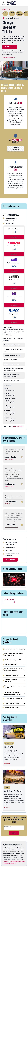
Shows (8, 9)
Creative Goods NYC (17, 426)
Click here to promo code (15, 148)
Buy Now (13, 237)
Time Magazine (9, 459)
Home (4, 9)
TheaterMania (8, 504)
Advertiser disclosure (8, 57)
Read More (7, 763)
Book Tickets (9, 47)
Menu (3, 4)
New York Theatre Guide (11, 527)
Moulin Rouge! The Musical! (13, 791)
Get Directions (9, 559)
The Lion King (8, 747)
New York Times (9, 486)
